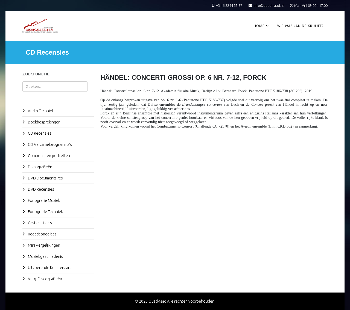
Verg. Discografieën (44, 279)
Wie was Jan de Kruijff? (300, 26)
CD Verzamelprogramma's (49, 144)
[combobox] (55, 86)
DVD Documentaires (45, 178)
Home (259, 26)
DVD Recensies (40, 189)
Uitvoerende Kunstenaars (49, 267)
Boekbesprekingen (43, 122)
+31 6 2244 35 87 (229, 5)
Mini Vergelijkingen (43, 245)
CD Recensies (39, 133)
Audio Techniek (40, 111)
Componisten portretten (48, 155)
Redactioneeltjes (42, 234)
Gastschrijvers (39, 223)
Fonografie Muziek (43, 200)
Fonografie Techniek (45, 211)
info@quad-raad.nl (269, 5)
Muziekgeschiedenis (45, 256)
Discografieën (39, 167)
